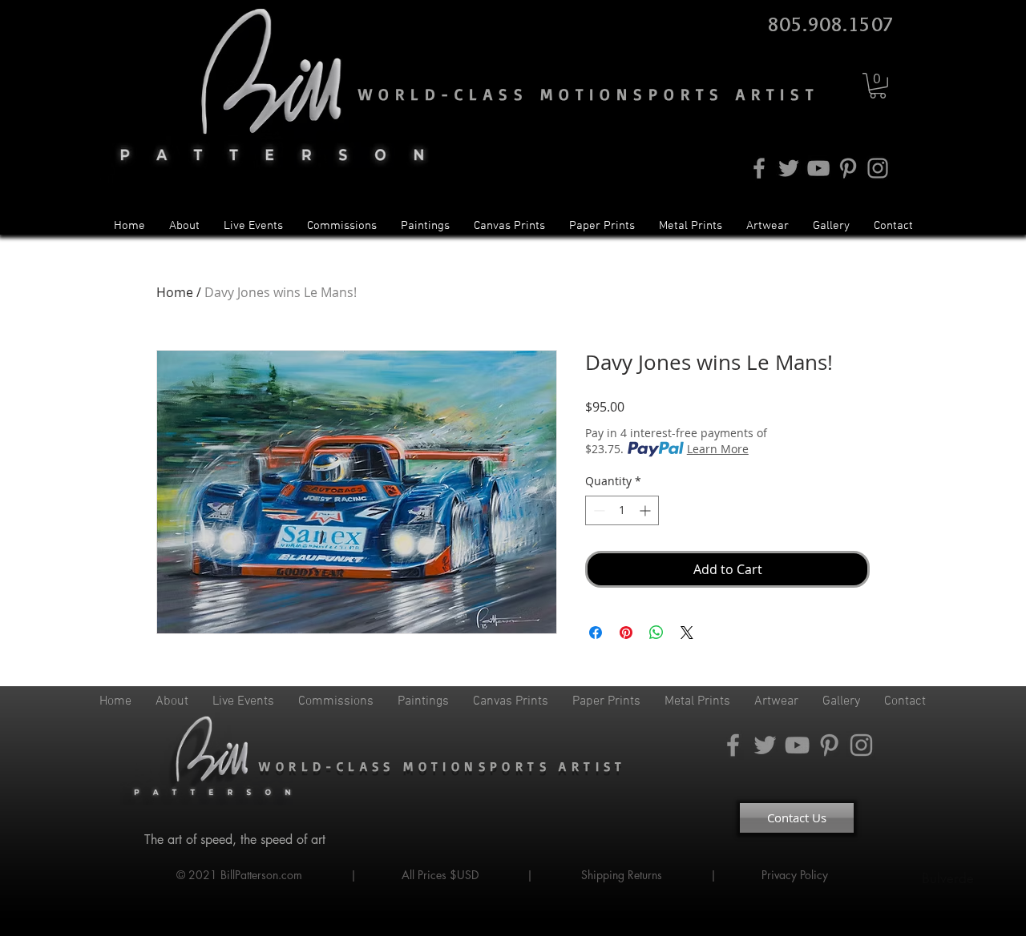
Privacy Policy (796, 874)
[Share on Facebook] (595, 632)
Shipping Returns (621, 874)
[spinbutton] (622, 510)
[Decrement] (598, 510)
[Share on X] (687, 632)
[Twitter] (788, 168)
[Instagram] (877, 168)
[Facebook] (759, 168)
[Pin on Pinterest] (626, 632)
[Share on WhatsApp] (656, 632)
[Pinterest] (848, 168)
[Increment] (646, 510)
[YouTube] (818, 168)
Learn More (718, 448)
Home (174, 292)
